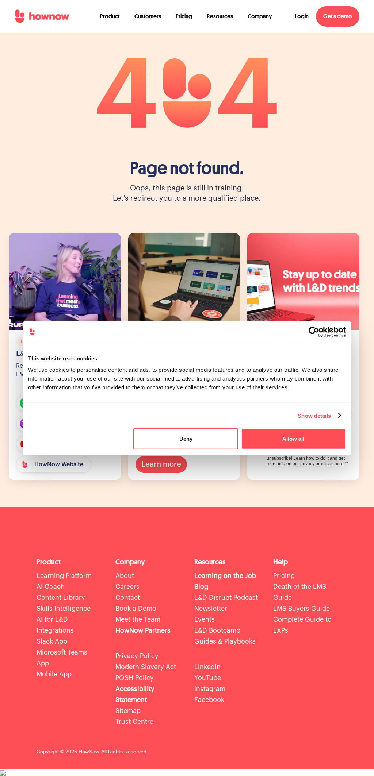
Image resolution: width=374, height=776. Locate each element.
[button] (110, 16)
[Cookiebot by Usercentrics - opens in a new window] (314, 331)
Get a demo (337, 16)
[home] (42, 16)
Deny (185, 439)
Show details (314, 415)
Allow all (293, 439)
